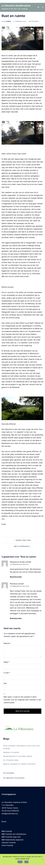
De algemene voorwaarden (13, 778)
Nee (26, 862)
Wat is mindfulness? (22, 546)
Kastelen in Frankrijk (11, 752)
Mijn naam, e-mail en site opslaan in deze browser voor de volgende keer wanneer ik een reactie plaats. (22, 700)
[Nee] (42, 859)
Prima (20, 862)
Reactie (7, 643)
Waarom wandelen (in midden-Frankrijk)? (19, 764)
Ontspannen (34, 21)
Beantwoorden (16, 577)
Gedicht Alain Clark (23, 540)
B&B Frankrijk (7, 831)
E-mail (7, 673)
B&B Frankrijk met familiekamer (14, 834)
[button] (38, 7)
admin (8, 21)
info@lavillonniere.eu (10, 814)
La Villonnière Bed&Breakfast (16, 5)
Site (5, 683)
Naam (7, 662)
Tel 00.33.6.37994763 (10, 811)
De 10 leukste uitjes (11, 760)
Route (4, 821)
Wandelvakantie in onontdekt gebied (17, 756)
